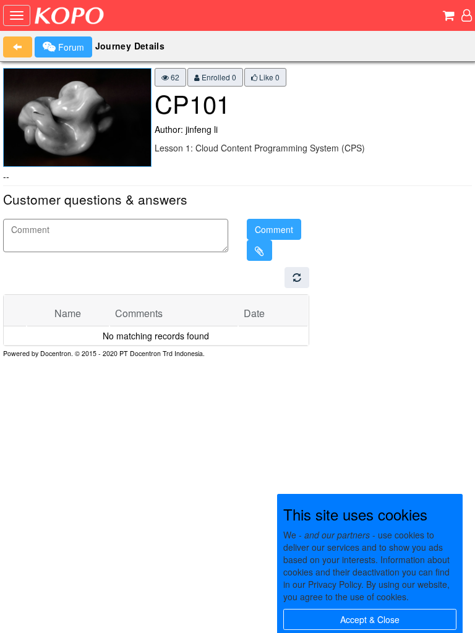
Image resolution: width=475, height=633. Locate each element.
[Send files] (259, 250)
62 (174, 77)
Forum (70, 47)
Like (268, 77)
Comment (274, 229)
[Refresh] (297, 277)
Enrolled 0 (218, 77)
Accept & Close (370, 619)
